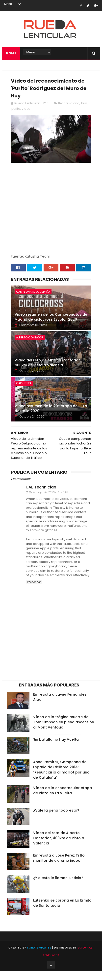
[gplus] (96, 5)
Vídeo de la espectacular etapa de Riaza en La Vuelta (62, 790)
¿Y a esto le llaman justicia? (58, 877)
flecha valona (68, 103)
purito (15, 109)
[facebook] (80, 5)
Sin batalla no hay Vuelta (56, 739)
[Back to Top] (51, 965)
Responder (34, 582)
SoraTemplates (39, 947)
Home (11, 53)
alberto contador (30, 337)
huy (84, 103)
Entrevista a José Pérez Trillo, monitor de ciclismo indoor (59, 858)
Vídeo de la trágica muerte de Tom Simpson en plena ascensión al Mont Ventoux (63, 722)
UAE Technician (41, 487)
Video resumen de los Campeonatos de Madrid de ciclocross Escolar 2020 (51, 317)
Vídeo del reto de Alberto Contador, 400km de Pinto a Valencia (48, 363)
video (26, 109)
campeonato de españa (33, 292)
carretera (23, 383)
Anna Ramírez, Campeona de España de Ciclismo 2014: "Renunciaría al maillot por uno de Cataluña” (61, 769)
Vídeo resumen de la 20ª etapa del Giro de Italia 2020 (51, 408)
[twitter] (88, 5)
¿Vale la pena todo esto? (56, 810)
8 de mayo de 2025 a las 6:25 (48, 492)
